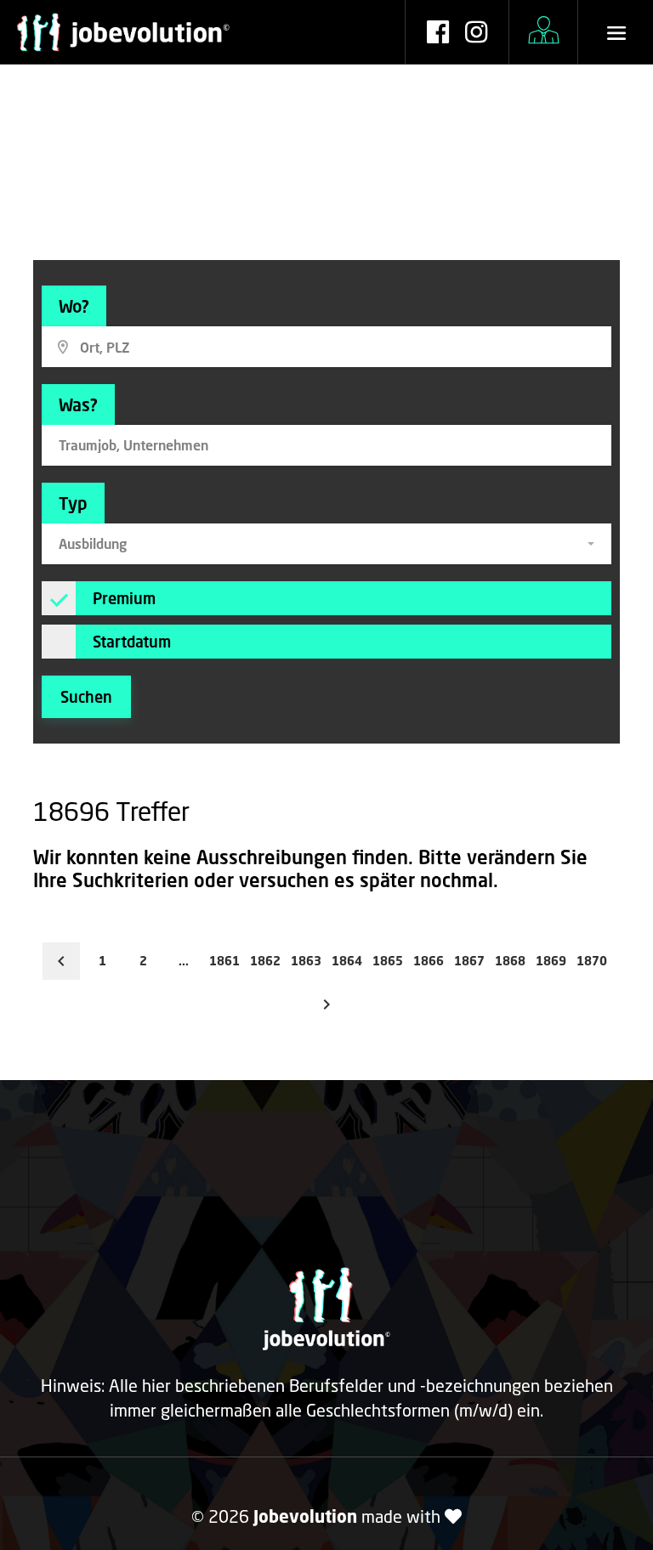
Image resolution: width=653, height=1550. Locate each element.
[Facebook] (438, 34)
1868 (510, 960)
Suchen (86, 696)
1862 (265, 960)
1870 (591, 960)
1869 (551, 960)
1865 (387, 960)
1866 (428, 960)
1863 (306, 960)
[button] (326, 543)
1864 (347, 960)
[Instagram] (476, 34)
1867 (469, 960)
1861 (224, 960)
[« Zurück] (61, 961)
